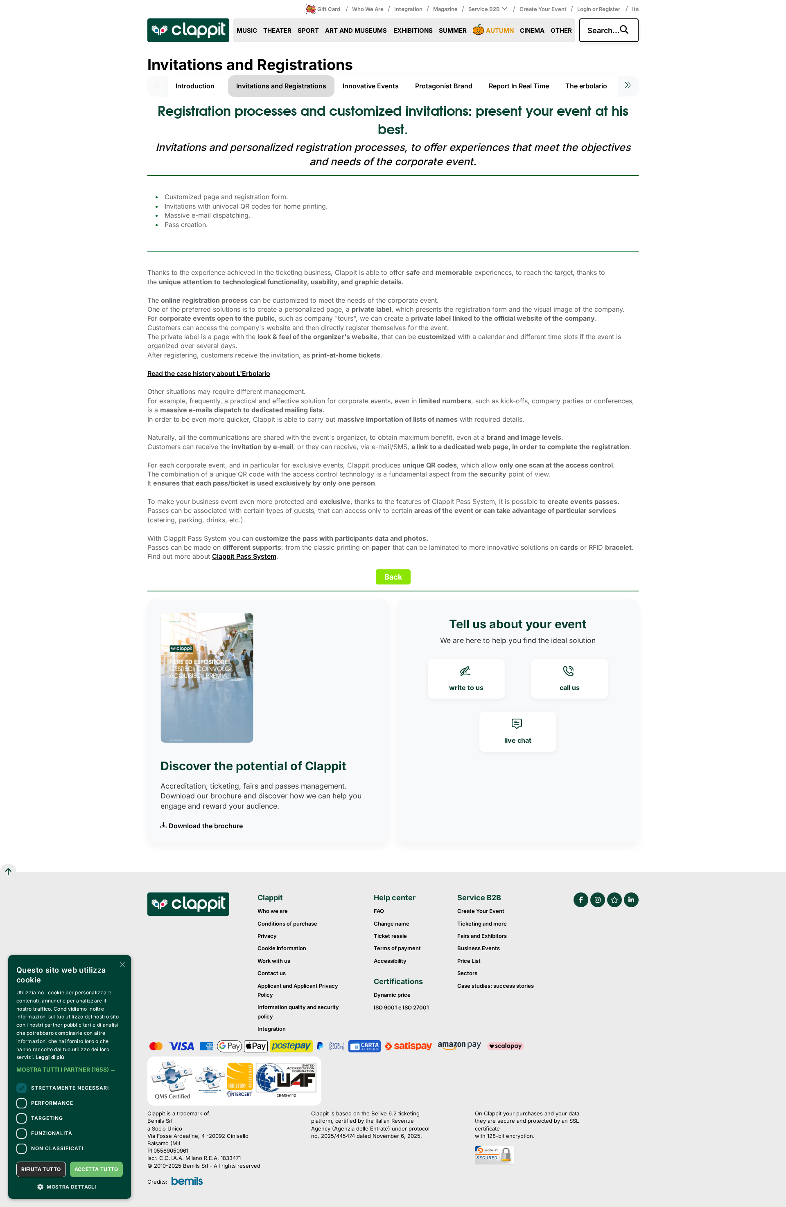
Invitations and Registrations (281, 86)
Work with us (273, 961)
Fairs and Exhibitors (482, 936)
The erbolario (586, 86)
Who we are (368, 9)
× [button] (122, 964)
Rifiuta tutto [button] (41, 1169)
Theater (277, 30)
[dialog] (69, 1077)
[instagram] (597, 899)
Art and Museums (356, 30)
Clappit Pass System (244, 556)
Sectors (467, 973)
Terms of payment (397, 948)
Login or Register (599, 9)
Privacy (267, 936)
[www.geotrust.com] (536, 1156)
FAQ (379, 911)
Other (561, 30)
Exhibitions (413, 30)
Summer (453, 30)
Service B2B (484, 9)
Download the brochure (206, 826)
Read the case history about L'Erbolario (208, 373)
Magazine (445, 9)
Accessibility (390, 961)
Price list (469, 961)
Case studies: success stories (495, 985)
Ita (635, 9)
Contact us (271, 973)
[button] (69, 1069)
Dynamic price (392, 994)
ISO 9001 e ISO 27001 (401, 1007)
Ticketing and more (482, 923)
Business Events (478, 948)
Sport (308, 30)
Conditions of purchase (287, 923)
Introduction (195, 86)
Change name (391, 923)
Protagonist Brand (443, 86)
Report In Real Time (519, 86)
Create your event (543, 9)
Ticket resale (390, 936)
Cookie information (281, 948)
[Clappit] (188, 905)
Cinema (532, 30)
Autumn (500, 30)
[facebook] (581, 899)
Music (247, 30)
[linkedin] (631, 899)
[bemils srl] (187, 1182)
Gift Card (328, 9)
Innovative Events (371, 86)
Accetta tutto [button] (96, 1169)
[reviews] (614, 899)
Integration (408, 9)
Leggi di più (50, 1057)
